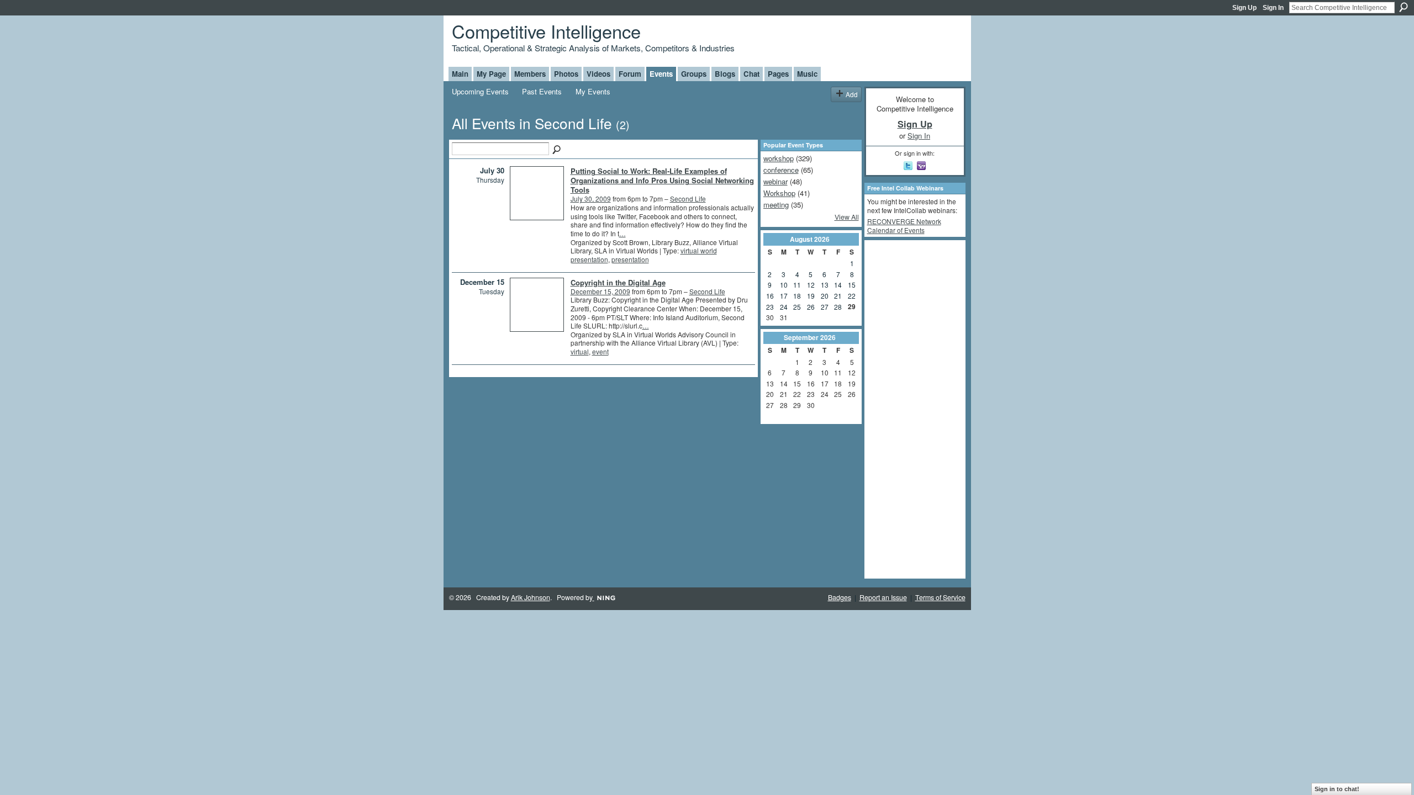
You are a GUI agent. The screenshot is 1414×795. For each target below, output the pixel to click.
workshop (778, 158)
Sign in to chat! (1337, 789)
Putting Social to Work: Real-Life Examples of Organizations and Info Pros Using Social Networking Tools (662, 180)
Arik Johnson (530, 597)
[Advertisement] (911, 408)
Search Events (557, 150)
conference (781, 170)
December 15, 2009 (600, 291)
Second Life (688, 198)
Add (852, 94)
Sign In (1273, 8)
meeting (776, 204)
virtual (580, 351)
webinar (775, 181)
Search (1403, 7)
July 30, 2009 (591, 198)
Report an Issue (883, 597)
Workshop (779, 193)
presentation (630, 259)
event (600, 351)
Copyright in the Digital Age (618, 282)
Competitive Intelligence (546, 31)
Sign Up (1244, 8)
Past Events (542, 91)
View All (847, 217)
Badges (839, 597)
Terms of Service (940, 597)
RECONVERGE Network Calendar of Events (904, 225)
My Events (593, 91)
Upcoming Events (480, 91)
